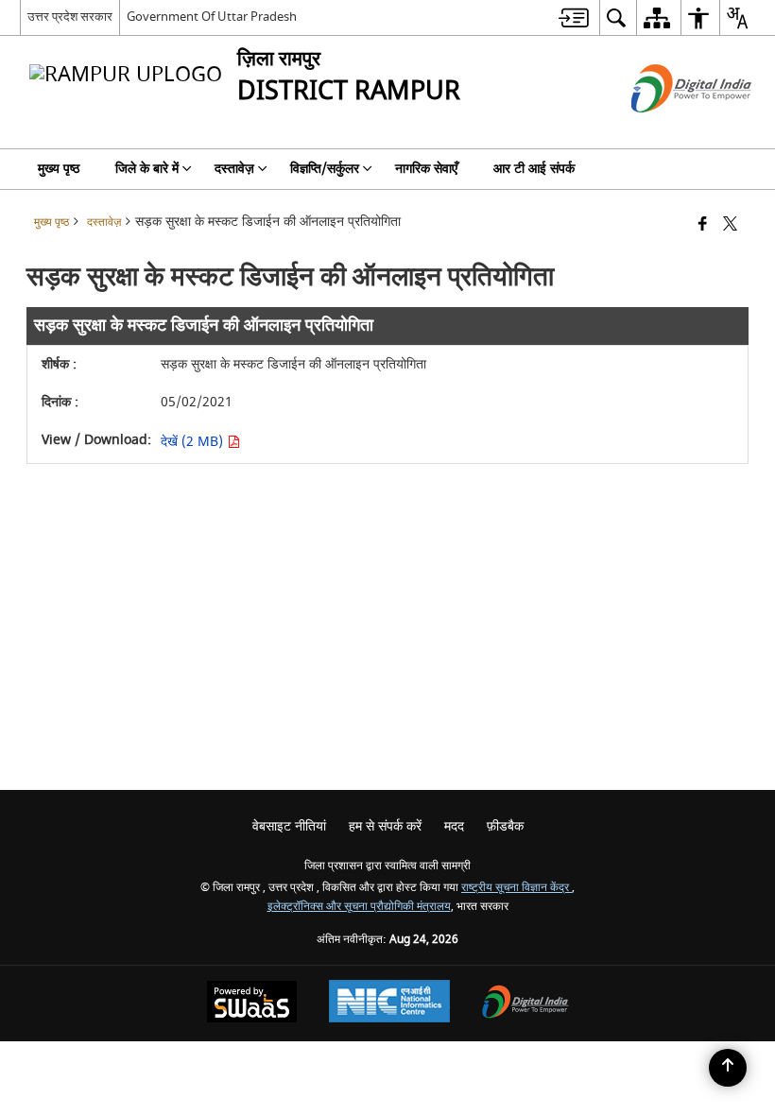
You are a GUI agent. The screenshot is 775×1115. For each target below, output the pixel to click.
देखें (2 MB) (194, 442)
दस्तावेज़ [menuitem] (234, 169)
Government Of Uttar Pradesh (212, 17)
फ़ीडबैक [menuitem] (505, 826)
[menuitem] (573, 17)
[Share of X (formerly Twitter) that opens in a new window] (730, 225)
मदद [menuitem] (454, 826)
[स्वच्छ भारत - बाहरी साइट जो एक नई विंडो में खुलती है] (667, 129)
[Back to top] (728, 1068)
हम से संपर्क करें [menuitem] (385, 826)
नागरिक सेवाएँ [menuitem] (426, 169)
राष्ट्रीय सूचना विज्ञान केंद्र (516, 888)
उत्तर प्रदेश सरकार (69, 17)
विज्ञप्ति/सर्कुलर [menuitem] (324, 169)
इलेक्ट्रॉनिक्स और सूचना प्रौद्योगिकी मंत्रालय (359, 907)
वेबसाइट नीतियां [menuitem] (289, 826)
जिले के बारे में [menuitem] (147, 169)
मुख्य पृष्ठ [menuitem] (58, 169)
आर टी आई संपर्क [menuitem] (534, 169)
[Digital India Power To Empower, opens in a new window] (525, 1004)
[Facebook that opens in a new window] (703, 225)
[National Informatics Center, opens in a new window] (389, 1003)
